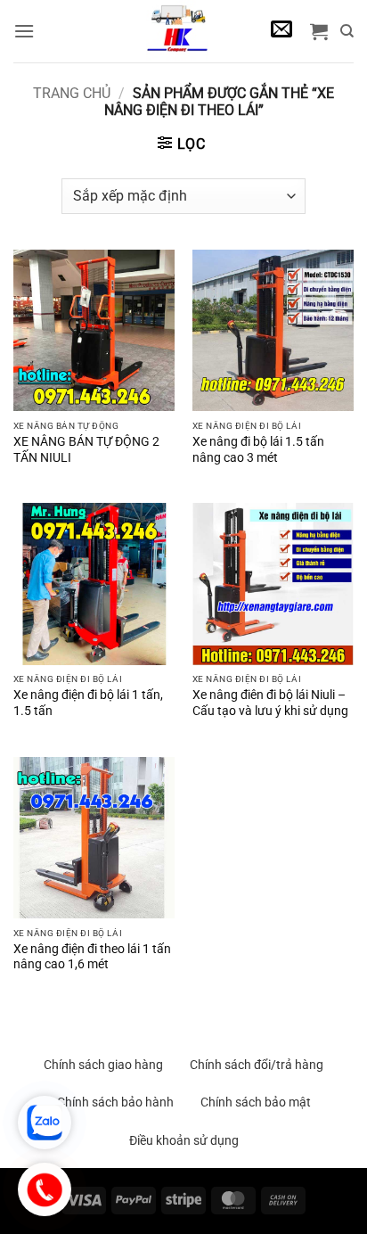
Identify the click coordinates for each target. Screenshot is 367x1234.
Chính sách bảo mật (255, 1102)
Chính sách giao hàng (103, 1064)
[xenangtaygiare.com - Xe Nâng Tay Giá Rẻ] (177, 31)
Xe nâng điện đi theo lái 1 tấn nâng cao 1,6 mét (92, 957)
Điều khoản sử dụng (184, 1140)
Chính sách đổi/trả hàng (256, 1064)
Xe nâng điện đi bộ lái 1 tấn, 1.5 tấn (88, 702)
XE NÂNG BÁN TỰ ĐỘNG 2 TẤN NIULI (86, 449)
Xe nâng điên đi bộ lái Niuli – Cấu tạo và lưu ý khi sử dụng (270, 702)
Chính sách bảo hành (115, 1102)
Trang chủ (71, 93)
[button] (24, 31)
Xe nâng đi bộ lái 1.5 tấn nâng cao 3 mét (258, 449)
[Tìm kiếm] (347, 31)
